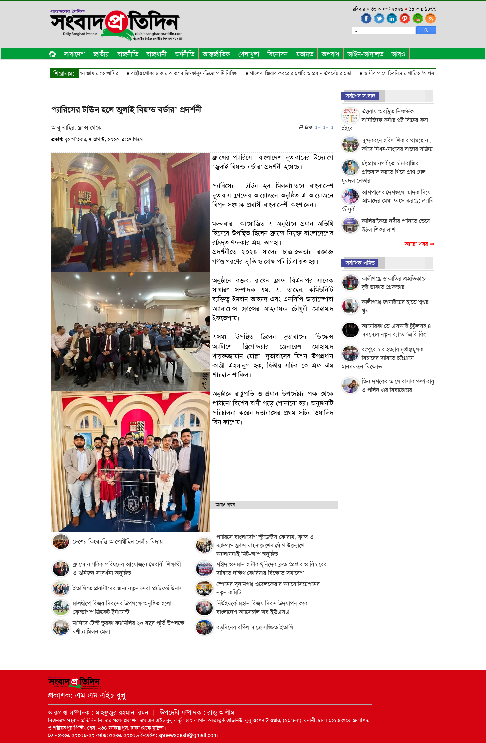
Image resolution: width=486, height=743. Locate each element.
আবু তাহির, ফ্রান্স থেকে (76, 128)
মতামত (304, 54)
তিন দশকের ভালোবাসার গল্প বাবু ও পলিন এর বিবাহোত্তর (398, 385)
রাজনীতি (127, 54)
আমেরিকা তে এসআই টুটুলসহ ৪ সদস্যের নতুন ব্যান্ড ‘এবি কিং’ (396, 330)
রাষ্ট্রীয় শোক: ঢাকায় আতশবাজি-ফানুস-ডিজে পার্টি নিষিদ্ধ (166, 73)
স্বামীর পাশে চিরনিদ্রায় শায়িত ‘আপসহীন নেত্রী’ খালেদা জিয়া (404, 73)
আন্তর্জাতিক (216, 54)
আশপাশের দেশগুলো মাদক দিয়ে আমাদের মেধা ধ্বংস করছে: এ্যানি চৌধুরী (388, 200)
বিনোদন (277, 54)
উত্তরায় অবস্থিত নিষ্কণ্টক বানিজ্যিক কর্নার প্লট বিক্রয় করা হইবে (385, 120)
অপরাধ (330, 54)
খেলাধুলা (248, 54)
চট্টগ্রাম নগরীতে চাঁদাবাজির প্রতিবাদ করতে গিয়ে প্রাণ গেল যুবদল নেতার (383, 171)
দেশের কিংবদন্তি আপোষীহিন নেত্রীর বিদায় (118, 542)
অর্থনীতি (184, 54)
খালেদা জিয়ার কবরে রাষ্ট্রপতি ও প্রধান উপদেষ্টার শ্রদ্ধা (283, 73)
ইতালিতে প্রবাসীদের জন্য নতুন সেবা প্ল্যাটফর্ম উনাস (128, 588)
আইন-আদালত (365, 54)
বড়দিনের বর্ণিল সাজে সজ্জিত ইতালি (254, 627)
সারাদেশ (74, 54)
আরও (398, 54)
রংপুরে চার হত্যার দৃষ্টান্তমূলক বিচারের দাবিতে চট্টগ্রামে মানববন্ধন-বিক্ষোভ (382, 357)
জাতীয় (101, 54)
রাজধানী (156, 54)
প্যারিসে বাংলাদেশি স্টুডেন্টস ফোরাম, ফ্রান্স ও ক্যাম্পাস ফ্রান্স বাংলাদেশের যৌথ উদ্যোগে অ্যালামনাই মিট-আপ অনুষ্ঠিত (265, 545)
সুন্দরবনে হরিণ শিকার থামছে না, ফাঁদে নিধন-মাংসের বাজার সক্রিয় (397, 144)
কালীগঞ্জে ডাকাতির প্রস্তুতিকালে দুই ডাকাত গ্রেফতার (394, 283)
